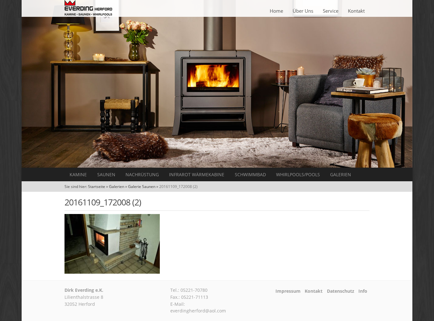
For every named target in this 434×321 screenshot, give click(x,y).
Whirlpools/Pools (298, 174)
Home (276, 11)
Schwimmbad (250, 174)
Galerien (340, 174)
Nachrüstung (142, 174)
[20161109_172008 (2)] (112, 272)
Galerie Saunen (141, 186)
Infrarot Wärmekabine (196, 174)
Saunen (106, 174)
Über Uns (303, 11)
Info (362, 291)
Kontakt (356, 11)
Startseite (96, 186)
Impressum (288, 291)
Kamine (78, 174)
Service (330, 11)
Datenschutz (340, 291)
